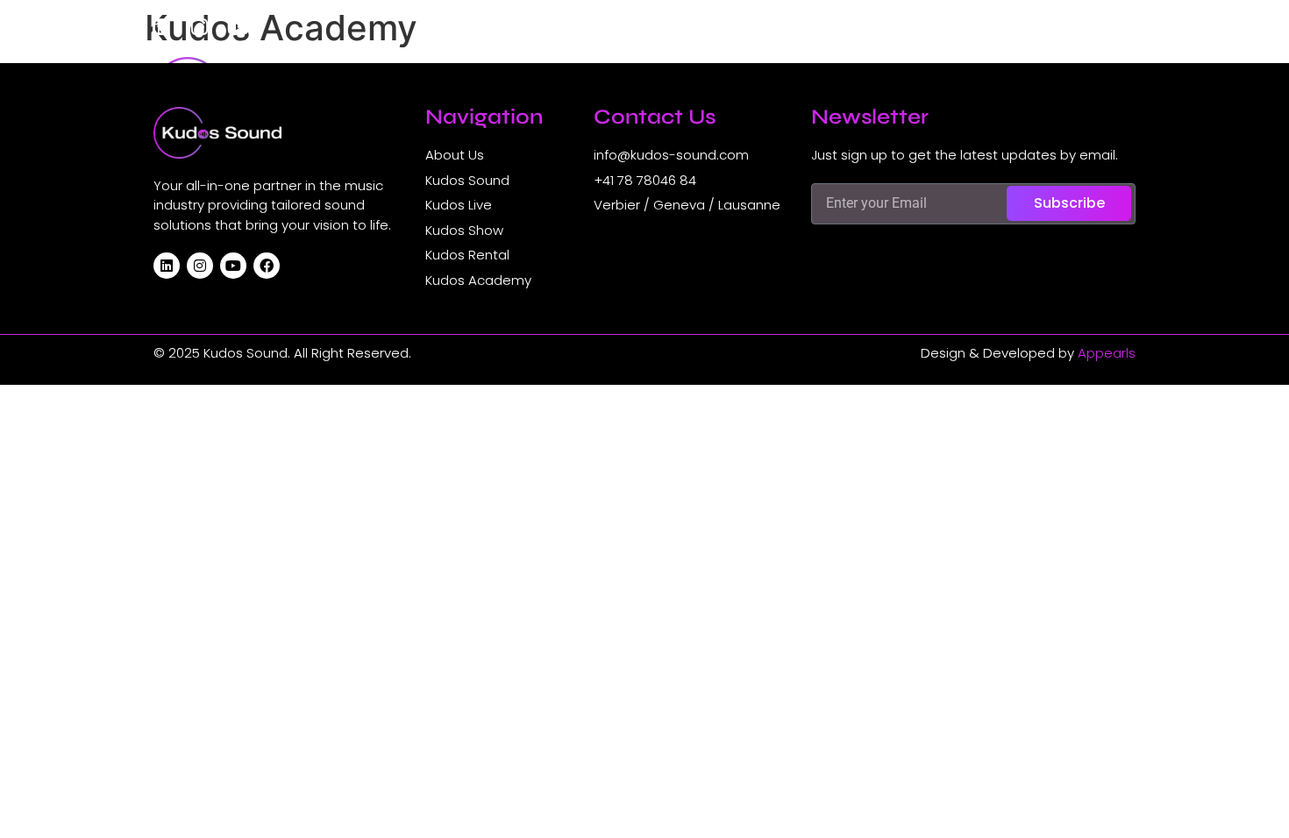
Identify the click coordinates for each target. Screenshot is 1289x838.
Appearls (1107, 353)
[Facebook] (266, 265)
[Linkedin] (160, 27)
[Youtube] (237, 27)
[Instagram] (199, 27)
